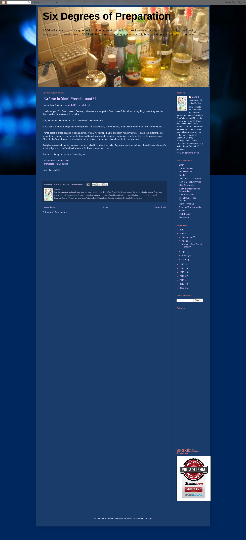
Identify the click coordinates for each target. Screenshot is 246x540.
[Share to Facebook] (103, 184)
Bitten (181, 165)
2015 (182, 264)
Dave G (195, 97)
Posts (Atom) (61, 212)
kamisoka (128, 518)
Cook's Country (186, 168)
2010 (182, 284)
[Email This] (93, 184)
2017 (182, 230)
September (187, 237)
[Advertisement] (190, 392)
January (186, 259)
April (184, 252)
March (185, 256)
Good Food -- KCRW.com (190, 178)
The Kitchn (184, 217)
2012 (182, 276)
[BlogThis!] (96, 184)
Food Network (185, 172)
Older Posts (160, 207)
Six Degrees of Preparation (107, 16)
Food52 (182, 175)
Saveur (182, 211)
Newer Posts (49, 207)
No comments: (77, 184)
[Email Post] (88, 184)
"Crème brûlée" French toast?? (69, 99)
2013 (182, 272)
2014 (182, 268)
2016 (182, 233)
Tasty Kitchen (185, 214)
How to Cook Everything (190, 182)
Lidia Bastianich (186, 185)
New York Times (186, 194)
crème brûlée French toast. (78, 105)
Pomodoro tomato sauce (56, 164)
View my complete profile (188, 153)
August (185, 241)
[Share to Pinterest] (106, 184)
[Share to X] (99, 184)
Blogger (148, 518)
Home (105, 207)
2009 (182, 288)
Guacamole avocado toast (57, 160)
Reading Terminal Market (190, 207)
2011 (182, 280)
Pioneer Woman (186, 204)
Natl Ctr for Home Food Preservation (189, 190)
